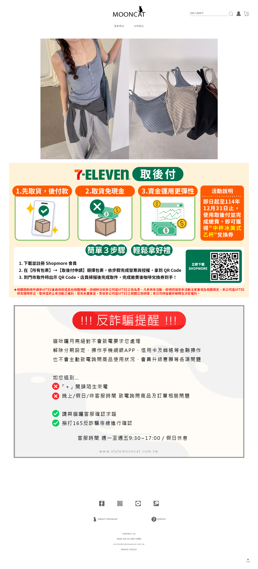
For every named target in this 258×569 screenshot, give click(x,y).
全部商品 (139, 26)
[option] (129, 99)
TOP (248, 562)
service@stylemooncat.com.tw (129, 544)
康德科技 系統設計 (129, 550)
